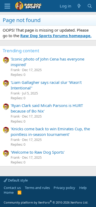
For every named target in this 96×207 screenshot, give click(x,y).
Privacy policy (64, 187)
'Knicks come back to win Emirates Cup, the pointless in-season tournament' (50, 131)
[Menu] (7, 6)
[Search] (90, 6)
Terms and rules (37, 187)
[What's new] (79, 6)
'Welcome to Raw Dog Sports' (38, 152)
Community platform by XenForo (46, 202)
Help (83, 187)
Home (9, 192)
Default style (17, 180)
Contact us (12, 187)
